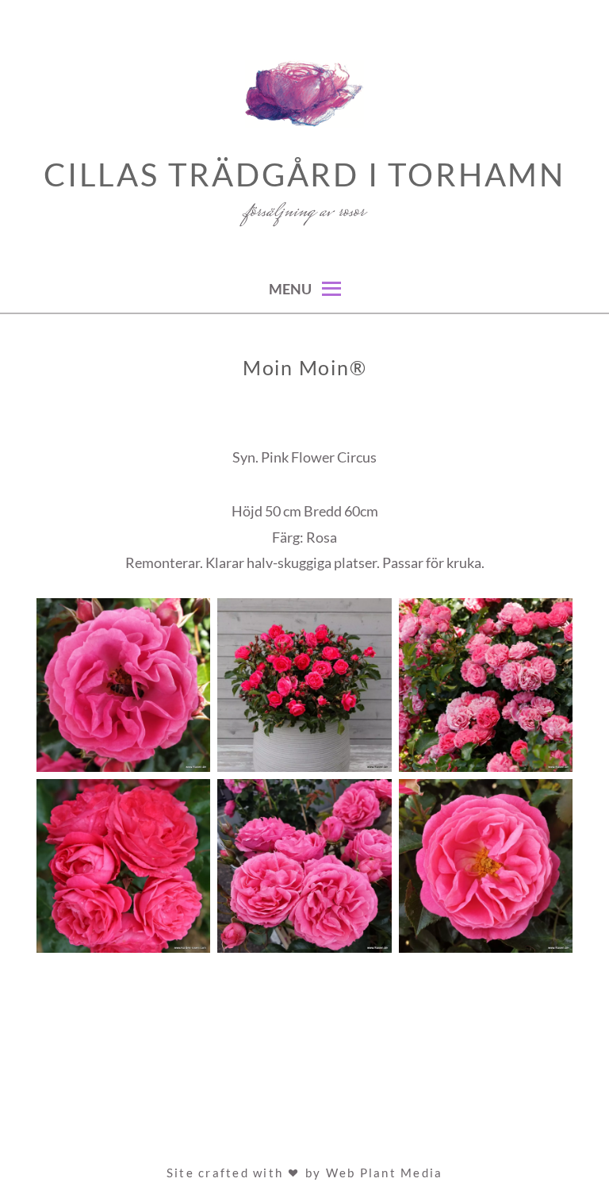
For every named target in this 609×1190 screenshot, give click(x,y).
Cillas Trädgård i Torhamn (304, 174)
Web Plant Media (384, 1172)
